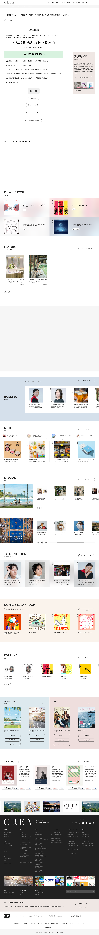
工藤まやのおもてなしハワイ (25, 842)
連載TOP (21, 832)
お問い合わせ (33, 923)
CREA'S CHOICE (7, 858)
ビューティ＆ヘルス (8, 845)
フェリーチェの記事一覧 (33, 120)
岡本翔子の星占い (85, 834)
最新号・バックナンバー (9, 892)
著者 (20, 894)
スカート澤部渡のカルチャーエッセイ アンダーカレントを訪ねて (73, 849)
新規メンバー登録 (84, 77)
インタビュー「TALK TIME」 (72, 843)
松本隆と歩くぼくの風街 (56, 840)
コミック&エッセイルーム (78, 2)
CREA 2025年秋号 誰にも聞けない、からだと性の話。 (41, 848)
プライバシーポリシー (81, 923)
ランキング (6, 851)
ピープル (21, 892)
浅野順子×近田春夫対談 (55, 838)
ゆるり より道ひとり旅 (71, 853)
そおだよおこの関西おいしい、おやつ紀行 (26, 848)
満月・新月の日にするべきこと (88, 845)
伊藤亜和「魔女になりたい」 (72, 834)
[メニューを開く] (92, 2)
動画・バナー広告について (43, 923)
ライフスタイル (7, 843)
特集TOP (37, 832)
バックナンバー (40, 704)
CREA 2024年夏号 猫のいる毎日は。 (39, 867)
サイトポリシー (72, 923)
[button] (5, 292)
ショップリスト (12, 744)
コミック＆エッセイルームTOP (87, 609)
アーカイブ (6, 854)
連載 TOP (87, 429)
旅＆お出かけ (6, 836)
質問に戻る (33, 98)
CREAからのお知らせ (8, 863)
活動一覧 (37, 894)
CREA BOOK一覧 (87, 761)
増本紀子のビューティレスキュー (26, 863)
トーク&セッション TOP (86, 555)
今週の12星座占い (85, 839)
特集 (57, 2)
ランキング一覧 (86, 380)
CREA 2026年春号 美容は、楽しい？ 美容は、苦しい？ (41, 839)
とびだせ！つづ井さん (71, 839)
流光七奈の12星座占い (86, 836)
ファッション (6, 848)
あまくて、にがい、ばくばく (72, 845)
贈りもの (6, 834)
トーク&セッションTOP (55, 832)
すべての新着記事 (7, 832)
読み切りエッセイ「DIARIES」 (73, 836)
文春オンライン (55, 932)
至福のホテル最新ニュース (25, 844)
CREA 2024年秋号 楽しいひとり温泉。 (39, 863)
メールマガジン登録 (83, 903)
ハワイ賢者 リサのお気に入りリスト (25, 840)
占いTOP (87, 657)
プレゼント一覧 (77, 90)
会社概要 (25, 923)
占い (87, 2)
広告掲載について (54, 923)
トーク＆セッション (65, 2)
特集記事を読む (12, 740)
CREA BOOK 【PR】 (8, 894)
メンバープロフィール (39, 892)
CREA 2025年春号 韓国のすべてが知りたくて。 (41, 856)
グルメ (5, 839)
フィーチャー (6, 856)
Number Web (47, 932)
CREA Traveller (39, 932)
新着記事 (48, 2)
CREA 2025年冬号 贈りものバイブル (39, 860)
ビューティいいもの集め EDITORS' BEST (24, 856)
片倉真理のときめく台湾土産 (25, 836)
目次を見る (12, 735)
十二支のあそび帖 (70, 841)
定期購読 (63, 923)
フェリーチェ (9, 20)
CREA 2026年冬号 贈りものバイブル (39, 844)
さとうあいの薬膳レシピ (24, 850)
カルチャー (6, 841)
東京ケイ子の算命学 (86, 841)
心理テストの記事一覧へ (33, 105)
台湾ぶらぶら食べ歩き (24, 834)
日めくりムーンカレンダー (87, 843)
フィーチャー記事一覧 (87, 248)
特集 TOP (87, 479)
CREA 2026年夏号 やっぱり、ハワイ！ (39, 835)
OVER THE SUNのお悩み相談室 (57, 842)
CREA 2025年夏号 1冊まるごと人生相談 (39, 852)
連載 (53, 2)
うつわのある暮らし (24, 853)
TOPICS (5, 860)
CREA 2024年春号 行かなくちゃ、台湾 (39, 871)
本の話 (61, 932)
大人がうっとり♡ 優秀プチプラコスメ (25, 860)
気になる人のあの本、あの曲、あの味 (57, 835)
